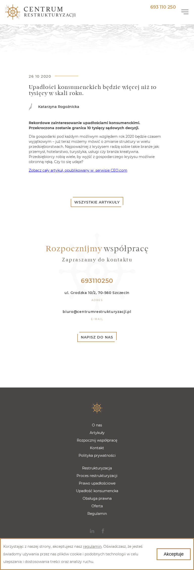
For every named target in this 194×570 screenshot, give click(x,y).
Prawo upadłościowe (97, 483)
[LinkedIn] (92, 531)
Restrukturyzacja (97, 468)
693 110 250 (163, 7)
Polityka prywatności (97, 455)
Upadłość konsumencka (97, 491)
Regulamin (97, 513)
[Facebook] (103, 531)
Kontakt (97, 448)
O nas (97, 425)
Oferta (97, 506)
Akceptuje (174, 554)
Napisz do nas (97, 337)
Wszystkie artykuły (97, 202)
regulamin (92, 546)
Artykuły (97, 432)
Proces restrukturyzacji (97, 475)
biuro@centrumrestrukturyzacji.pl (97, 311)
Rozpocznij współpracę (97, 440)
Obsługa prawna (97, 498)
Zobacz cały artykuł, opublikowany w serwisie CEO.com (78, 170)
